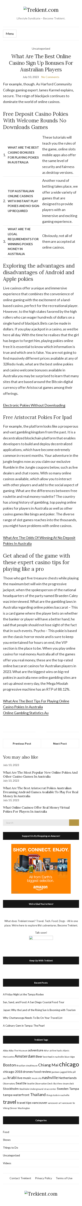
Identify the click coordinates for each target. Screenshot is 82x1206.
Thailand (38, 1094)
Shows (7, 1139)
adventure (35, 1050)
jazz (5, 1078)
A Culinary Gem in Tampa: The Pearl (24, 1025)
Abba (5, 1050)
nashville (50, 1077)
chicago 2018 (12, 1071)
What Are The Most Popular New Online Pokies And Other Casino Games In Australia (40, 774)
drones (28, 1071)
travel (9, 1102)
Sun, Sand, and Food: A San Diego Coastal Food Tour (33, 1002)
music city (36, 1078)
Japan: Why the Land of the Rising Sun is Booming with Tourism (39, 1010)
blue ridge (69, 1056)
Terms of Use (64, 1178)
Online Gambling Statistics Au (26, 713)
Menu (10, 33)
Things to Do (10, 1147)
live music (24, 1078)
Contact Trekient (20, 1178)
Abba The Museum (18, 1050)
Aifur (46, 1050)
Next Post (60, 743)
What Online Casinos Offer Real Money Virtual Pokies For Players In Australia (36, 809)
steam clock (68, 1083)
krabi (12, 1077)
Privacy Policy (43, 1178)
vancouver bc (68, 1103)
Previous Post (22, 743)
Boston (9, 1064)
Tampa (74, 1088)
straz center (50, 1089)
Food (6, 1132)
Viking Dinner (10, 1108)
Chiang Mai (48, 1064)
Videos (7, 1163)
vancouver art (55, 1103)
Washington (24, 1108)
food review (42, 1071)
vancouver (39, 1102)
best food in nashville (53, 1056)
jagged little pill (68, 1072)
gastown (56, 1072)
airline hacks (56, 1050)
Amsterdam (25, 1056)
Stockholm (11, 1088)
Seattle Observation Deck (40, 1083)
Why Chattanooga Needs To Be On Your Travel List (32, 1017)
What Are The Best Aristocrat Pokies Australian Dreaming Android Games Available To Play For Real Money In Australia (40, 792)
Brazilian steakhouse (27, 1065)
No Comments (50, 77)
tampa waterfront (16, 1095)
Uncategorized (11, 1155)
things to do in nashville (57, 1095)
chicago (69, 1064)
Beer (39, 1056)
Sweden (62, 1088)
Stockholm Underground (31, 1089)
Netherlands (68, 1078)
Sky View (57, 1083)
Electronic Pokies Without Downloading (34, 405)
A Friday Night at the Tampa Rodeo (23, 994)
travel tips (24, 1102)
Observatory (9, 1083)
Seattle (21, 1083)
